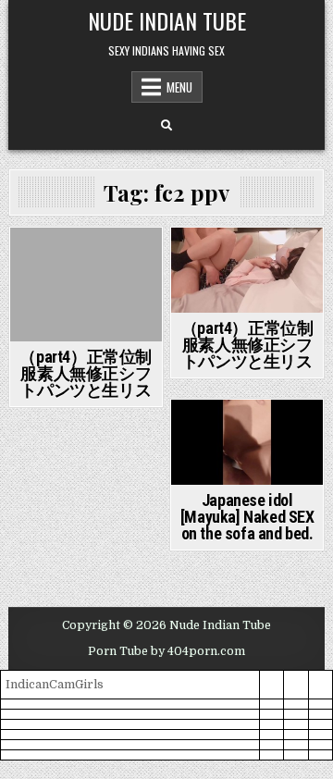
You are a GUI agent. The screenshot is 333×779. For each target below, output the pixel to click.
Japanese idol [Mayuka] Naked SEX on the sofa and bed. (247, 516)
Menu (179, 87)
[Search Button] (166, 126)
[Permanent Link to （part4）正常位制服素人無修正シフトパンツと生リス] (86, 284)
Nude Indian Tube (167, 20)
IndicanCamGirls (55, 684)
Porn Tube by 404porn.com (166, 651)
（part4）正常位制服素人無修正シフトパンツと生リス (85, 373)
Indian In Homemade (85, 259)
